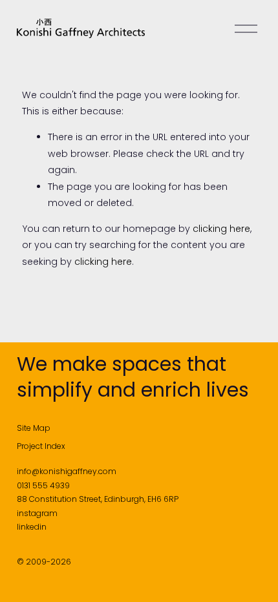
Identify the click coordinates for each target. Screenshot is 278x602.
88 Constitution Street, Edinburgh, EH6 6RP (97, 498)
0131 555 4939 (43, 485)
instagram (37, 513)
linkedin (32, 526)
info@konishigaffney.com (66, 471)
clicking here (221, 228)
